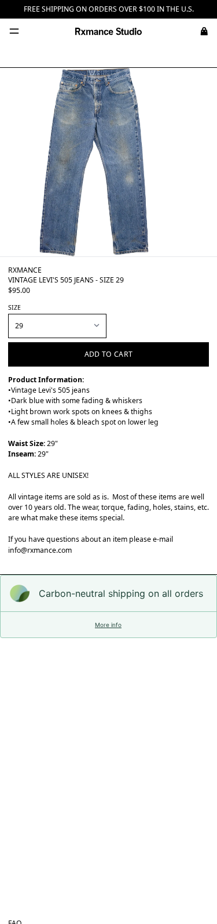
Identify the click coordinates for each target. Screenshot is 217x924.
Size (14, 307)
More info (108, 624)
